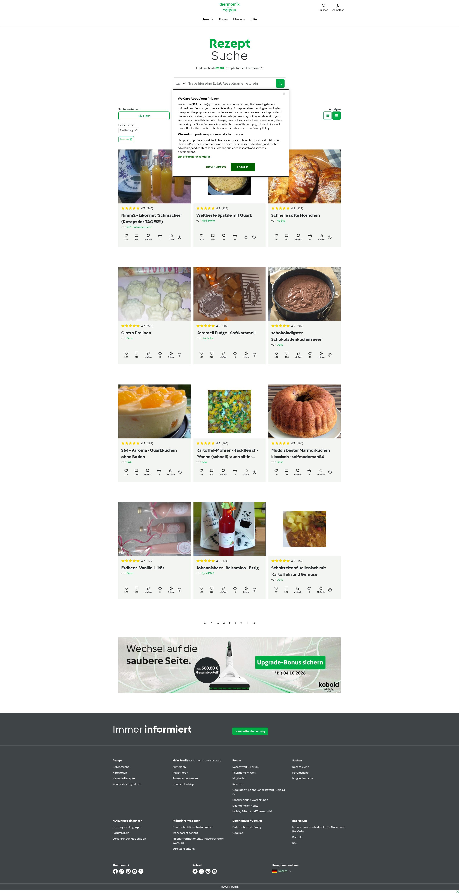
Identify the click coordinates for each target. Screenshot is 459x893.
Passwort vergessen (185, 778)
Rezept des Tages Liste (127, 784)
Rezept (117, 760)
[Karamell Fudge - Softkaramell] (229, 294)
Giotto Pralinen (136, 332)
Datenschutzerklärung (246, 827)
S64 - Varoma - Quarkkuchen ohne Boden (149, 453)
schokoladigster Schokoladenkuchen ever (296, 336)
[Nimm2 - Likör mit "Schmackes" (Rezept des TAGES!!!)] (154, 176)
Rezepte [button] (207, 19)
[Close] (284, 94)
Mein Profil (196, 760)
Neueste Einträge (183, 784)
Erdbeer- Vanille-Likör (142, 567)
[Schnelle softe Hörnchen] (304, 176)
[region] (230, 133)
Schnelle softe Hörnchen (295, 215)
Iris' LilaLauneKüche (139, 227)
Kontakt (297, 837)
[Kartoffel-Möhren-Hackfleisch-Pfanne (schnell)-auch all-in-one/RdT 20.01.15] (229, 411)
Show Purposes (216, 166)
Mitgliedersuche (302, 778)
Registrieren (180, 772)
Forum (236, 760)
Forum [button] (223, 19)
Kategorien (120, 772)
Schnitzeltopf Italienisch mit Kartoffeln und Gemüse (298, 571)
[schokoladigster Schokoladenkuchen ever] (304, 294)
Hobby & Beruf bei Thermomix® (252, 811)
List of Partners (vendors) (194, 156)
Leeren (124, 139)
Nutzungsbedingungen (127, 827)
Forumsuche (300, 772)
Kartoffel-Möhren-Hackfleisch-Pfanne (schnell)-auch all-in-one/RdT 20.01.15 (227, 454)
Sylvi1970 (208, 573)
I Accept (243, 166)
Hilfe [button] (253, 19)
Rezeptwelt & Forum (245, 767)
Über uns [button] (239, 19)
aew (204, 462)
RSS (294, 843)
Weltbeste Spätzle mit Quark (224, 215)
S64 (129, 462)
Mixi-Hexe (208, 220)
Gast (130, 338)
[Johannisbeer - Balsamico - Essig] (229, 529)
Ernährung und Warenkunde (250, 800)
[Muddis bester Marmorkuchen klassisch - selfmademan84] (304, 411)
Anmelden (179, 767)
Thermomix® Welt (243, 772)
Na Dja (281, 220)
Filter (146, 115)
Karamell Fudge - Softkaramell (225, 332)
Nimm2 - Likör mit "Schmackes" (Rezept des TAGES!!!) (151, 218)
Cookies (237, 833)
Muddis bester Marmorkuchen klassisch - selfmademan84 (300, 453)
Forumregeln (121, 833)
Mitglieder (238, 778)
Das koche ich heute (245, 805)
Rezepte (237, 784)
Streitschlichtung (183, 848)
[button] (324, 7)
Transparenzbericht (185, 833)
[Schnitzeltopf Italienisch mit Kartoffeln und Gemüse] (304, 529)
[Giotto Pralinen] (154, 294)
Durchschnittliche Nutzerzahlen (192, 827)
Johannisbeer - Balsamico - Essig (227, 567)
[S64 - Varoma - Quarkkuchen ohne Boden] (154, 411)
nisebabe (208, 338)
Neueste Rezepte (124, 778)
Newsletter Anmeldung (250, 731)
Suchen (297, 760)
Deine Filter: (126, 125)
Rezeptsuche (121, 767)
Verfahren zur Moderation (129, 838)
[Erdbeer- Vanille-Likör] (154, 529)
